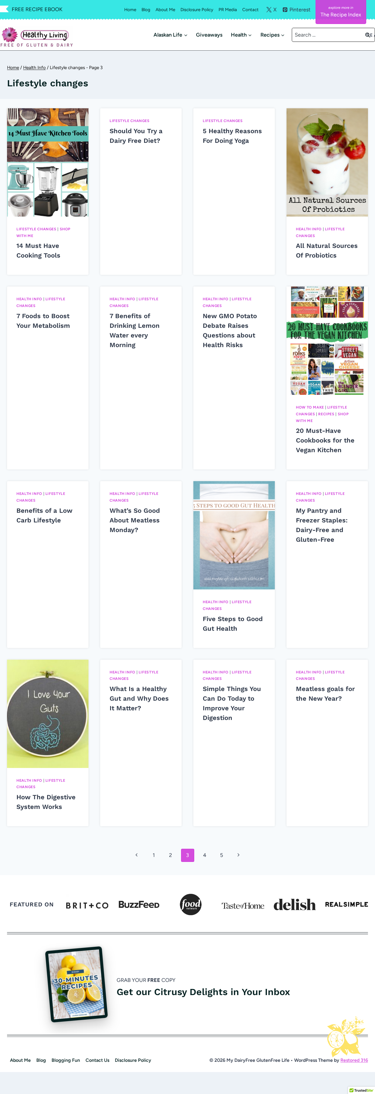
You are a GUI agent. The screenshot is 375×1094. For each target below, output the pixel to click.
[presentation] (47, 162)
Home (130, 9)
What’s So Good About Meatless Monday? (135, 520)
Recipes (326, 414)
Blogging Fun (66, 1060)
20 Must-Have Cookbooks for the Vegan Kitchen (325, 440)
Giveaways (209, 35)
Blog (146, 9)
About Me (165, 9)
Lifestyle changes (36, 229)
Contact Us (97, 1060)
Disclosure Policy (196, 9)
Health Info (309, 229)
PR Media (228, 9)
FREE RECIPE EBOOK (37, 9)
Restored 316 (354, 1060)
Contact (250, 9)
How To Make (310, 407)
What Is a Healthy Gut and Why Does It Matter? (139, 698)
